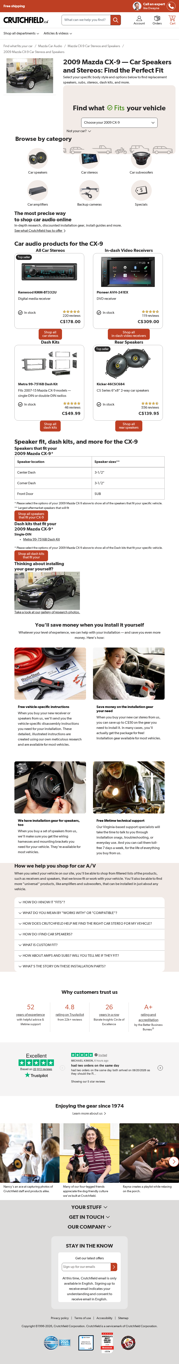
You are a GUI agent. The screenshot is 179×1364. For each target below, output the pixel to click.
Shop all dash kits (50, 426)
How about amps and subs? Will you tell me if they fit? (71, 956)
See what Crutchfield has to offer (38, 231)
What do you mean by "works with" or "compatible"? (70, 913)
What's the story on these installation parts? (64, 966)
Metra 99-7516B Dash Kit (41, 539)
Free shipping (14, 6)
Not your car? (77, 131)
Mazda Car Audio (50, 46)
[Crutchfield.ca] (26, 20)
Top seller (24, 257)
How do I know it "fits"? (44, 902)
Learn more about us (87, 1113)
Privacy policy (60, 1318)
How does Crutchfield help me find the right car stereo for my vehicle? (87, 924)
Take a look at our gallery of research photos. (47, 612)
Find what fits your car (18, 46)
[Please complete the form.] (114, 1267)
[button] (174, 1161)
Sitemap (123, 1318)
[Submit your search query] (115, 20)
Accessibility (104, 1318)
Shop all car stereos (50, 334)
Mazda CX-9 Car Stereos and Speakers (94, 46)
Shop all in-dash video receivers (129, 334)
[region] (89, 1161)
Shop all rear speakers (129, 426)
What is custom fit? (40, 945)
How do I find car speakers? (47, 934)
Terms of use (82, 1318)
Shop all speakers (31, 515)
